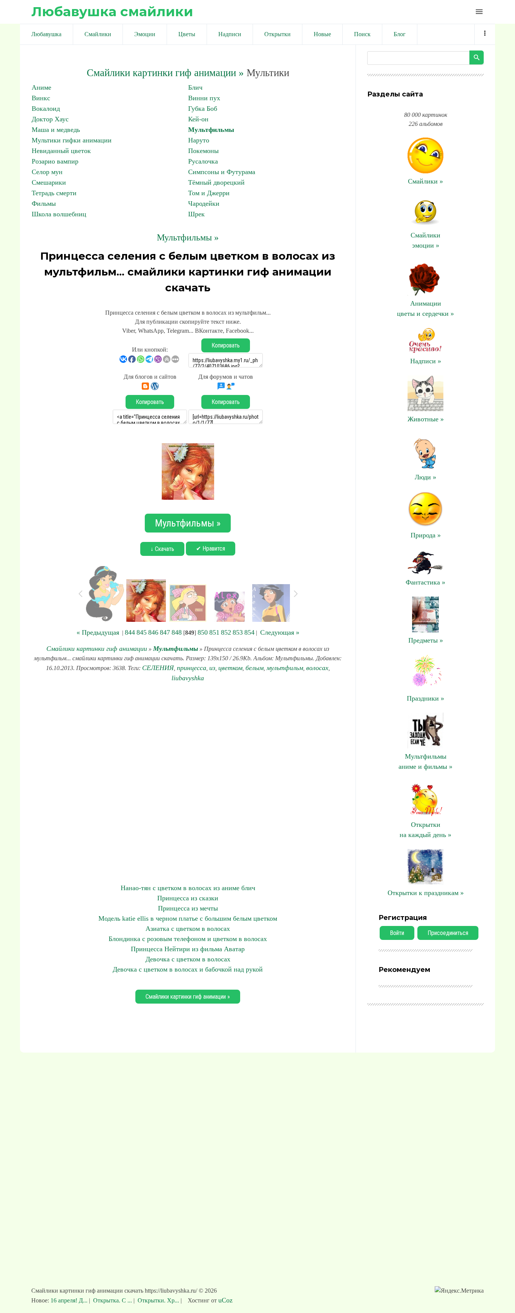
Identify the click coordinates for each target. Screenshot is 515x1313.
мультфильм (285, 668)
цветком (230, 668)
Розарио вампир (55, 161)
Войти (397, 933)
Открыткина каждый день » (425, 830)
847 (165, 632)
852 (226, 632)
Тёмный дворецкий (216, 182)
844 (130, 632)
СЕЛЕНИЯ (158, 668)
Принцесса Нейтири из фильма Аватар (188, 949)
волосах (317, 668)
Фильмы (44, 203)
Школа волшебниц (59, 214)
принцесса (191, 668)
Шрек (196, 214)
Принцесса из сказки (187, 898)
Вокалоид (46, 108)
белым (254, 668)
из (212, 668)
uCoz (225, 1300)
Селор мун (47, 172)
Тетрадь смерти (54, 193)
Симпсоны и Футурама (221, 172)
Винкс (41, 98)
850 (203, 632)
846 (153, 632)
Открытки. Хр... (158, 1300)
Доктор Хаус (50, 119)
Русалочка (203, 161)
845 (141, 632)
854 (249, 632)
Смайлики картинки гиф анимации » (165, 72)
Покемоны (203, 151)
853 (238, 632)
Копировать (226, 345)
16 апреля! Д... (70, 1300)
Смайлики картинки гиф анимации (96, 648)
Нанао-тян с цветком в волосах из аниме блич (188, 888)
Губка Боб (202, 108)
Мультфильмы (211, 129)
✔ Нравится (210, 548)
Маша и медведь (56, 129)
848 (177, 632)
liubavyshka (188, 678)
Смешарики (49, 182)
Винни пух (204, 98)
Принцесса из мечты (188, 908)
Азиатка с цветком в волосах (188, 928)
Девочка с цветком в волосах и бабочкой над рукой (188, 969)
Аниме (41, 87)
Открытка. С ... (112, 1300)
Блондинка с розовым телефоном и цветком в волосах (188, 939)
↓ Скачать (162, 548)
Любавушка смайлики (112, 11)
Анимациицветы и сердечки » (425, 308)
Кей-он (198, 119)
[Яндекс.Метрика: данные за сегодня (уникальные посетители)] (459, 1290)
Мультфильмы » (188, 237)
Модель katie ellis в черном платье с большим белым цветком (187, 918)
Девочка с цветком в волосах (188, 959)
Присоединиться (448, 933)
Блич (195, 87)
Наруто (198, 140)
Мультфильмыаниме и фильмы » (425, 761)
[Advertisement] (187, 783)
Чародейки (203, 203)
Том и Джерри (209, 193)
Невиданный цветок (61, 151)
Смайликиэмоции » (425, 240)
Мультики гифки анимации (72, 140)
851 (214, 632)
